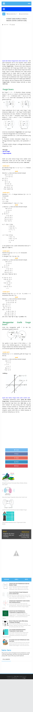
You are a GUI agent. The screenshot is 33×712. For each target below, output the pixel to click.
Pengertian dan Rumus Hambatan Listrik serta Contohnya (8, 535)
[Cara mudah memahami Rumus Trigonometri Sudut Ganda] (15, 516)
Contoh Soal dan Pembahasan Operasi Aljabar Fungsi (14, 509)
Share (17, 453)
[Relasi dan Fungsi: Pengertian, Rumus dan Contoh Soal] (15, 491)
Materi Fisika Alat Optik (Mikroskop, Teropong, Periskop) (18, 621)
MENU (29, 3)
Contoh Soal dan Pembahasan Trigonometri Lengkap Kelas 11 (17, 611)
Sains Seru (6, 650)
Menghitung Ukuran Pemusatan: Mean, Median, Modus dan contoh (14, 483)
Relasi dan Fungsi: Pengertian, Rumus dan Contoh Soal (14, 497)
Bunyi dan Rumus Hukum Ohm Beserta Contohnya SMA (24, 535)
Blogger (24, 678)
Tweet (17, 450)
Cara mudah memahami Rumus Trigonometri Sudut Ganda (14, 523)
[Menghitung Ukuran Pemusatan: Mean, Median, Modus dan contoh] (15, 476)
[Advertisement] (16, 43)
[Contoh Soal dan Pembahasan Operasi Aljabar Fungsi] (15, 503)
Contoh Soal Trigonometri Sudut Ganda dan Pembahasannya (19, 601)
